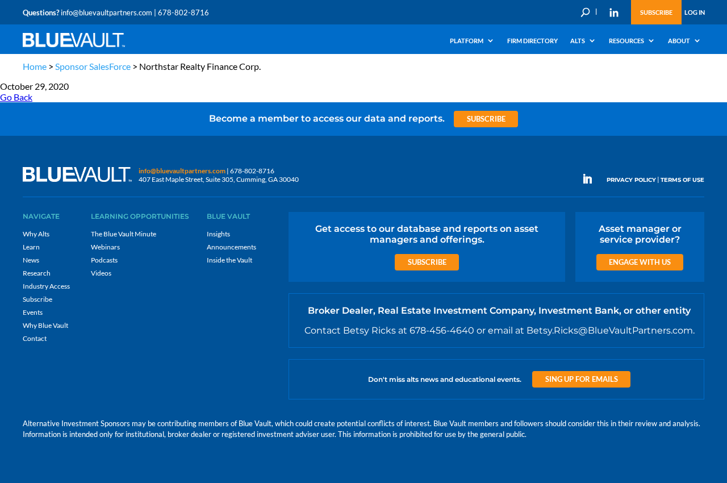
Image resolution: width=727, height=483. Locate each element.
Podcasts (104, 260)
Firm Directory (532, 41)
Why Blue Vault (45, 325)
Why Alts (36, 234)
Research (37, 273)
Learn (31, 247)
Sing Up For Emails (581, 379)
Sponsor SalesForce (93, 66)
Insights (218, 234)
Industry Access (46, 286)
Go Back (16, 96)
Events (33, 312)
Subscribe (656, 12)
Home (35, 66)
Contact (35, 338)
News (31, 260)
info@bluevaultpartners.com (106, 12)
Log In (694, 12)
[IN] (614, 12)
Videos (101, 273)
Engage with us (640, 262)
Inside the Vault (229, 260)
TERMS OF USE (682, 180)
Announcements (231, 247)
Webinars (105, 247)
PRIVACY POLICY (631, 180)
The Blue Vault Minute (123, 234)
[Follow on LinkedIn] (592, 179)
